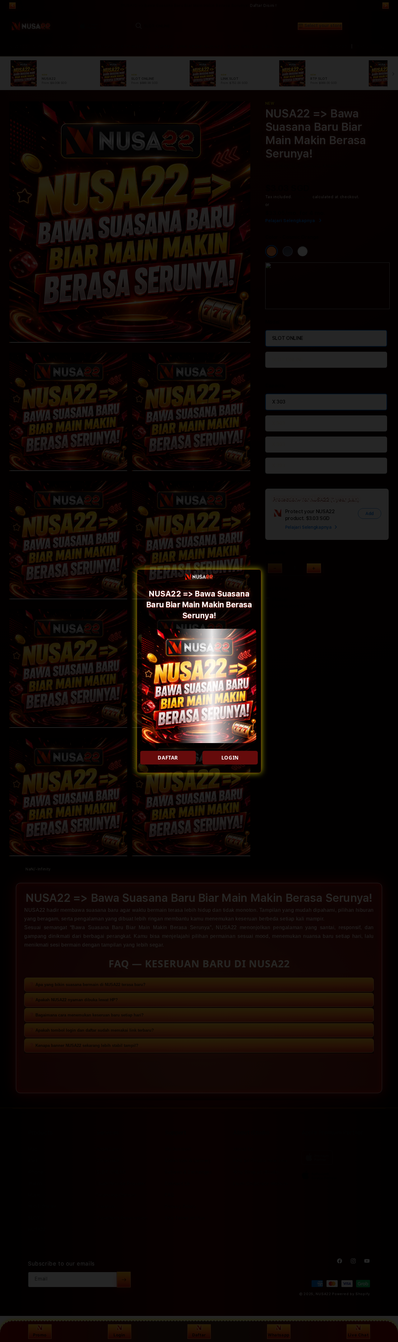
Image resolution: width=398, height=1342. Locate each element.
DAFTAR (168, 757)
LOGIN (230, 757)
